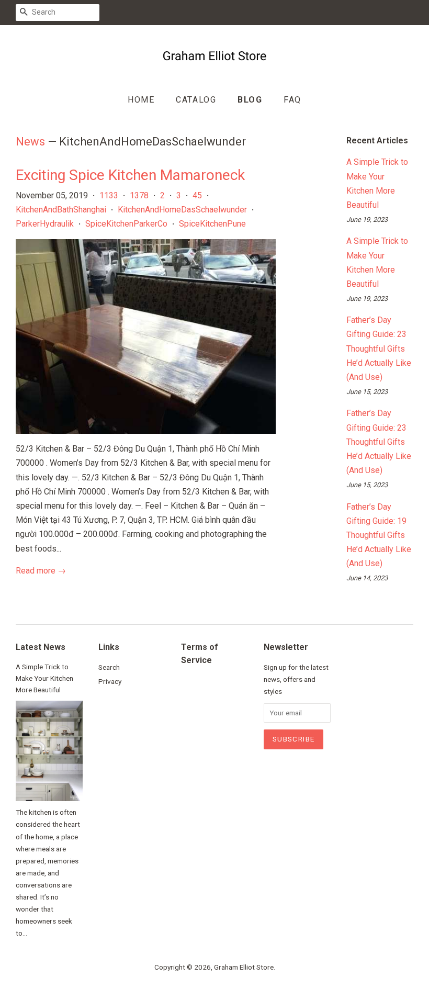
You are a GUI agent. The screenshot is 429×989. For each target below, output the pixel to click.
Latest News (40, 647)
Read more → (41, 571)
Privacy (109, 681)
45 (197, 195)
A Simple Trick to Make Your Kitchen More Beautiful (44, 678)
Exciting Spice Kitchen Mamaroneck (130, 175)
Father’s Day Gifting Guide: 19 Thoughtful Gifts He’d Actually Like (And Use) (378, 535)
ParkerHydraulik (45, 224)
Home (141, 100)
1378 (139, 195)
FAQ (292, 100)
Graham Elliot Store (244, 967)
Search (109, 667)
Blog (250, 100)
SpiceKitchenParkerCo (126, 224)
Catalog (196, 100)
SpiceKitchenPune (212, 224)
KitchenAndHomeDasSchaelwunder (182, 210)
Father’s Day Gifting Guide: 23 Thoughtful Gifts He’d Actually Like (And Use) (378, 348)
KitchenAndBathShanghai (61, 210)
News (30, 141)
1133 (108, 195)
